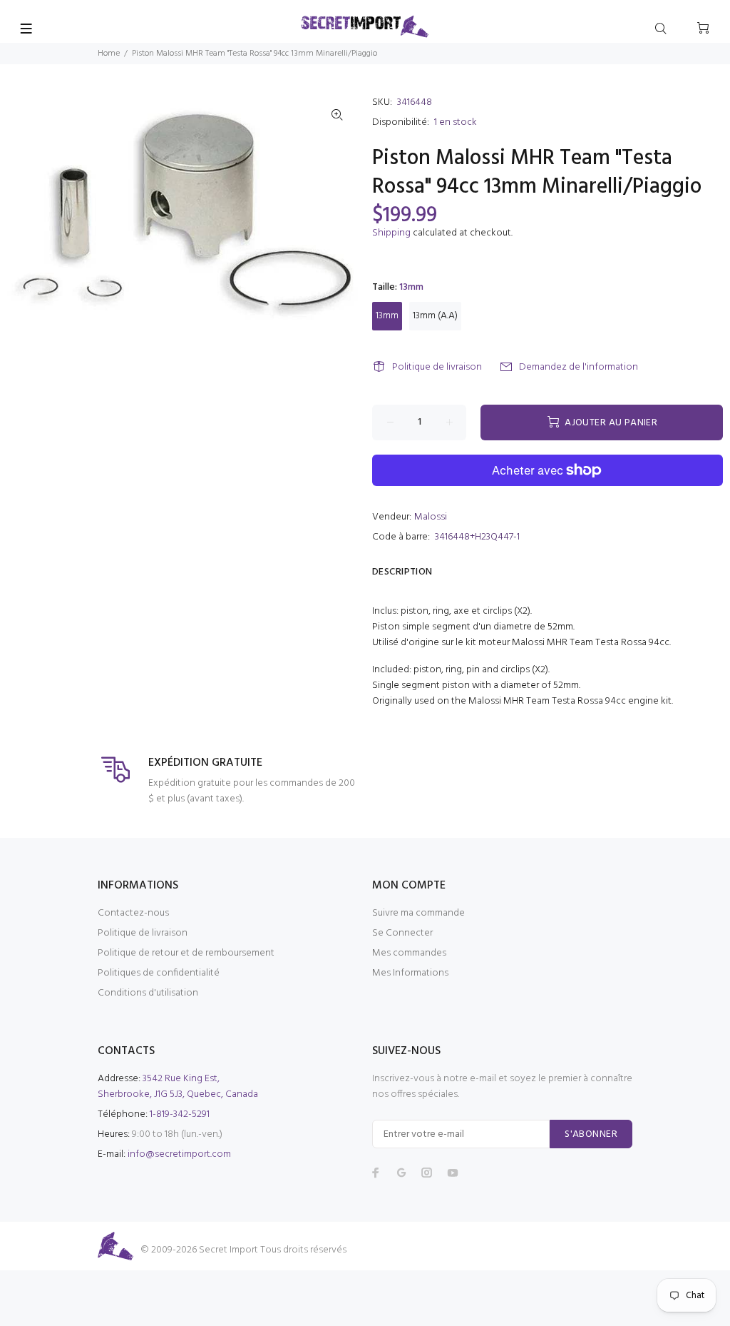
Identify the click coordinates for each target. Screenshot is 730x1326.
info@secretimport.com (179, 1154)
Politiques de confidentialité (159, 973)
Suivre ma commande (418, 913)
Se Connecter (402, 933)
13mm (387, 316)
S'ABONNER (591, 1134)
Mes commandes (409, 953)
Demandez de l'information (578, 367)
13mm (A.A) (435, 316)
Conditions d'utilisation (148, 993)
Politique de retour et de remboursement (186, 953)
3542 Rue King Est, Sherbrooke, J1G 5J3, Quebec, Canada (178, 1087)
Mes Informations (410, 973)
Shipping (391, 233)
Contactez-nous (133, 913)
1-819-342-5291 (180, 1114)
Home (109, 53)
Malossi (430, 517)
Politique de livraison (437, 367)
